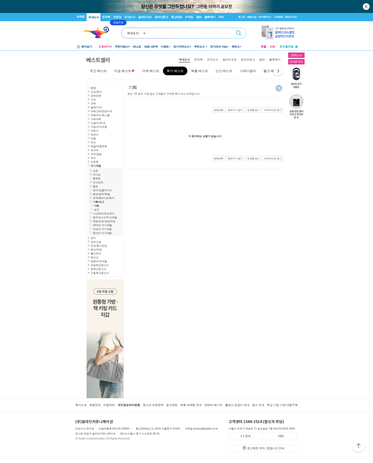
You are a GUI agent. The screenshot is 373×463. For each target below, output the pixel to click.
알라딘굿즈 (145, 17)
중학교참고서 (98, 269)
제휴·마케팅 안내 (191, 405)
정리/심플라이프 (102, 190)
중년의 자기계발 (102, 233)
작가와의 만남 (218, 46)
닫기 (366, 6)
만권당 (117, 17)
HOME (81, 16)
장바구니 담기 (235, 110)
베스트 (137, 46)
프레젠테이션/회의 (103, 198)
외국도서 (129, 17)
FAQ (281, 436)
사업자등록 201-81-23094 (114, 428)
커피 (221, 17)
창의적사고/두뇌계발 (105, 217)
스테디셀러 (248, 71)
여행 (93, 138)
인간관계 (98, 182)
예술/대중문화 (99, 146)
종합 (93, 88)
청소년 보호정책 (153, 405)
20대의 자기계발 (102, 225)
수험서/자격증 (99, 127)
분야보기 (86, 46)
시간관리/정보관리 (103, 213)
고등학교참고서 (100, 273)
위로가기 (359, 446)
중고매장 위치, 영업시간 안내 (265, 448)
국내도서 (93, 17)
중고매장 (176, 17)
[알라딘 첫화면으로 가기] (98, 32)
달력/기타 (96, 107)
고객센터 (278, 17)
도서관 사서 (296, 61)
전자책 (106, 17)
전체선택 (218, 110)
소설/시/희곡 (98, 123)
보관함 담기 (253, 110)
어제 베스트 (150, 71)
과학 (93, 103)
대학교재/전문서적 (101, 111)
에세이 (94, 134)
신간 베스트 (223, 71)
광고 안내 (258, 405)
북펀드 (236, 46)
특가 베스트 (175, 71)
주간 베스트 (98, 71)
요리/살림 (96, 154)
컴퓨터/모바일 (99, 261)
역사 (93, 142)
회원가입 (252, 17)
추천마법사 (122, 46)
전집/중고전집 (99, 245)
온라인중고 (161, 17)
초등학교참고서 (100, 265)
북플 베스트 (199, 71)
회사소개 (81, 405)
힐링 (95, 186)
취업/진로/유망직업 (104, 221)
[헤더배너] (280, 33)
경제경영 (96, 95)
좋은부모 (96, 253)
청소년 (94, 257)
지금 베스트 (122, 71)
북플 (263, 46)
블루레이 (210, 17)
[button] (278, 70)
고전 (93, 99)
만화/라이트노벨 (100, 115)
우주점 (189, 17)
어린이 (94, 131)
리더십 (97, 174)
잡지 (93, 238)
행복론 (97, 178)
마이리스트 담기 (272, 110)
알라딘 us (296, 55)
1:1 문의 (245, 436)
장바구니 (291, 17)
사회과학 (96, 119)
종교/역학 (96, 249)
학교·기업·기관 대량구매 (282, 405)
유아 (93, 158)
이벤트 (165, 46)
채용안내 (95, 405)
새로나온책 (151, 46)
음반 (199, 17)
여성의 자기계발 (102, 229)
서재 (272, 46)
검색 (238, 33)
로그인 (241, 17)
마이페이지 (264, 17)
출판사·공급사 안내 (237, 405)
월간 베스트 (271, 71)
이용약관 (109, 405)
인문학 (94, 162)
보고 (96, 209)
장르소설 (96, 242)
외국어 (94, 150)
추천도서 (200, 46)
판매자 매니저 (213, 405)
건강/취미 (96, 92)
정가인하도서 (181, 46)
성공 (95, 170)
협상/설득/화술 (101, 194)
